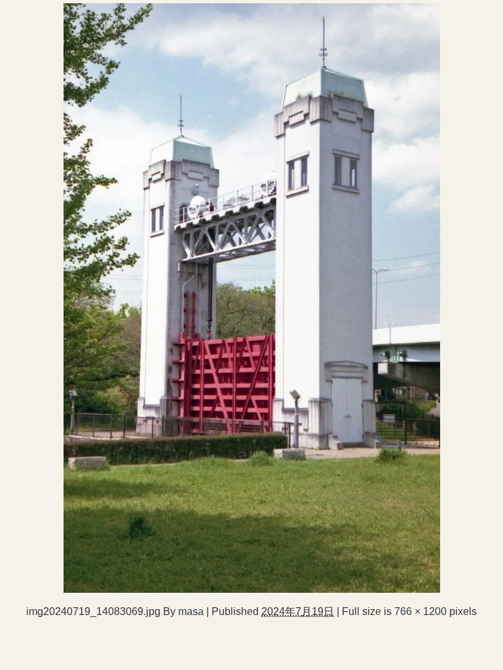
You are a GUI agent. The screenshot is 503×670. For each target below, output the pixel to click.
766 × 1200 (420, 611)
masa (191, 611)
